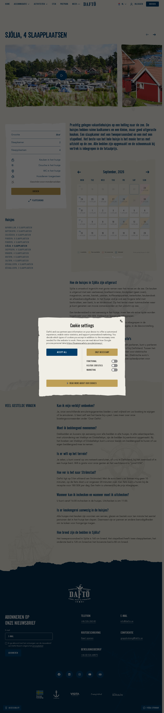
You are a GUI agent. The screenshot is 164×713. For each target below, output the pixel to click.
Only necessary (102, 352)
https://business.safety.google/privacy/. (85, 343)
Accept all (62, 352)
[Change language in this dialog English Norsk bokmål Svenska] (121, 321)
